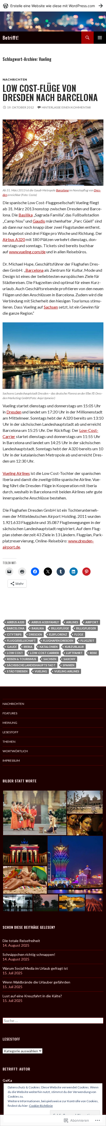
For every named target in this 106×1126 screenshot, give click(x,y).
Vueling (41, 671)
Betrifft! (11, 37)
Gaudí (11, 646)
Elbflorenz (58, 634)
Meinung (10, 723)
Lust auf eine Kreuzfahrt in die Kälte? (32, 996)
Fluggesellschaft (21, 640)
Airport (91, 622)
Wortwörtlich (15, 751)
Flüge (78, 634)
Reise (93, 652)
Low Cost (15, 652)
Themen (9, 742)
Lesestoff (11, 732)
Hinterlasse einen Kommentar (66, 107)
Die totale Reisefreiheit (21, 940)
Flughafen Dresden (58, 640)
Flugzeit (87, 640)
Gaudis (39, 220)
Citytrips (14, 634)
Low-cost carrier (44, 652)
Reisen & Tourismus (21, 659)
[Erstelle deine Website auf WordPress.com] (53, 6)
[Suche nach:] (53, 1021)
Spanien (68, 665)
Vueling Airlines (16, 473)
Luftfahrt (74, 652)
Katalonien (49, 646)
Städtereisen (17, 671)
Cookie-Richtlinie (41, 1106)
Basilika (26, 214)
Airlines (72, 622)
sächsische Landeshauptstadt (31, 665)
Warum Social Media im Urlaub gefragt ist (35, 968)
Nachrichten (15, 79)
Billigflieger (86, 628)
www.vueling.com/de (27, 251)
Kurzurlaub (74, 646)
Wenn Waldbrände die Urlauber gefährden (36, 982)
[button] (35, 813)
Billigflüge (60, 628)
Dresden (13, 411)
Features (10, 713)
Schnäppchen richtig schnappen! (29, 954)
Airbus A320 (14, 239)
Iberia (28, 646)
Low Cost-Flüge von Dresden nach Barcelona (50, 93)
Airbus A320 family (45, 622)
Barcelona (62, 190)
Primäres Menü (100, 37)
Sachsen (51, 306)
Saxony (69, 659)
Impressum (11, 760)
